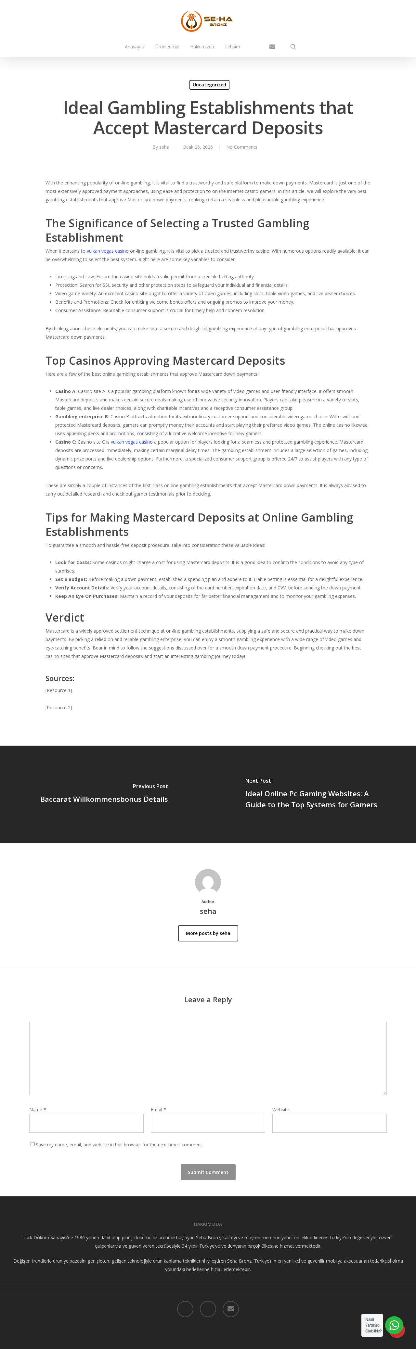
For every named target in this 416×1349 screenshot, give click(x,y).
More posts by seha (208, 933)
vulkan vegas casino (108, 251)
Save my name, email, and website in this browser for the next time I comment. (119, 1144)
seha (164, 147)
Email (158, 1109)
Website (280, 1109)
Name (37, 1109)
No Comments (241, 147)
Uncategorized (209, 85)
